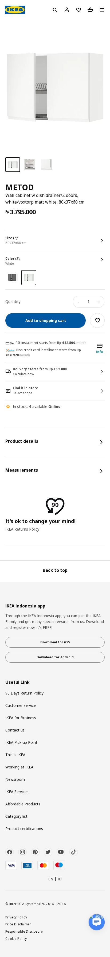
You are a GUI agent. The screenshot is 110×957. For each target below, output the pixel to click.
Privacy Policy (16, 917)
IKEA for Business (20, 717)
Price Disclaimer (18, 924)
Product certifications (24, 828)
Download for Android (55, 657)
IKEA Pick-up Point (21, 742)
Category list (16, 816)
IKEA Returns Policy (22, 529)
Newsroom (15, 779)
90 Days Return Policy (24, 693)
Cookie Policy (16, 938)
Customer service (20, 705)
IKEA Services (17, 791)
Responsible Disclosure (24, 931)
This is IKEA (15, 754)
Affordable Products (22, 803)
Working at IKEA (19, 767)
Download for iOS (55, 642)
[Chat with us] (97, 922)
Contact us (15, 730)
